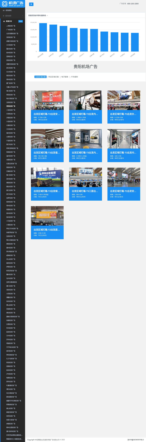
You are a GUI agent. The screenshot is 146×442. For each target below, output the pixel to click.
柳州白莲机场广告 (12, 427)
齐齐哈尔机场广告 (12, 347)
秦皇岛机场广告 (11, 412)
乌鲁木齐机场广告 (12, 87)
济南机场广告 (10, 118)
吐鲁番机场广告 (11, 385)
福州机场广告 (10, 133)
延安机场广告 (10, 332)
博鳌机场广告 (10, 297)
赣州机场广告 (10, 274)
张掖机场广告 (10, 320)
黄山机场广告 (10, 305)
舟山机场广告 (10, 259)
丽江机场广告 (10, 190)
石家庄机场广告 (11, 163)
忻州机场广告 (10, 328)
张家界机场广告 (11, 232)
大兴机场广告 (10, 45)
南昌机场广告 (10, 167)
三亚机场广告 (10, 110)
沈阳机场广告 (10, 102)
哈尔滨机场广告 (11, 98)
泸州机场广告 (10, 374)
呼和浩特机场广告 (12, 148)
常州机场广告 (10, 205)
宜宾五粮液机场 (11, 282)
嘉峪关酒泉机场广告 (13, 316)
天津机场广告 (10, 114)
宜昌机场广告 (10, 236)
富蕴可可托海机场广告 (13, 401)
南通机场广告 (10, 209)
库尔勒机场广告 (11, 251)
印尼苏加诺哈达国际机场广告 (15, 435)
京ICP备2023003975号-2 (136, 440)
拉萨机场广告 (10, 198)
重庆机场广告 (10, 49)
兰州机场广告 (10, 129)
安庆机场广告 (10, 301)
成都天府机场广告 (12, 41)
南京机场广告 (10, 75)
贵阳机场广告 (10, 106)
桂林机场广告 (10, 202)
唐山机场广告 (10, 408)
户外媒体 (74, 77)
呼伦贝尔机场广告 (12, 228)
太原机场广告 (10, 137)
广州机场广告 (10, 29)
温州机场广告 (10, 156)
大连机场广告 (10, 121)
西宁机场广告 (10, 194)
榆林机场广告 (10, 263)
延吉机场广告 (10, 370)
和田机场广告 (10, 362)
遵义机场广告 (10, 286)
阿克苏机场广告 (11, 271)
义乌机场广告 (10, 221)
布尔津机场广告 (11, 393)
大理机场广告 (10, 225)
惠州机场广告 (10, 248)
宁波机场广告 (10, 140)
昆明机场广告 (10, 56)
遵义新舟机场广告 (12, 431)
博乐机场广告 (10, 389)
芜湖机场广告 (10, 309)
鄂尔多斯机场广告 (12, 240)
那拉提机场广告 (11, 397)
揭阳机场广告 (10, 182)
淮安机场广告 (10, 290)
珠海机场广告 (10, 152)
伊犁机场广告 (10, 267)
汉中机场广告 (10, 335)
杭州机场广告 (10, 52)
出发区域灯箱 (40, 77)
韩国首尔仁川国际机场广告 (15, 439)
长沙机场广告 (10, 72)
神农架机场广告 (11, 355)
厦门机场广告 (10, 83)
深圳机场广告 (10, 37)
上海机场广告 (10, 26)
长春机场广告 (10, 125)
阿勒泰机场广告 (11, 404)
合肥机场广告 (10, 160)
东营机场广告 (10, 324)
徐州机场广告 (10, 217)
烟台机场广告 (10, 186)
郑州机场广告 (10, 79)
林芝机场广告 (10, 416)
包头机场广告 (10, 278)
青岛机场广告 (10, 95)
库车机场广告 (10, 381)
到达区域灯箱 (53, 77)
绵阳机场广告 (10, 244)
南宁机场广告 (10, 144)
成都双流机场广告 (12, 64)
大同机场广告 (10, 293)
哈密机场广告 (10, 378)
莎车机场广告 (10, 339)
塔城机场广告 (10, 343)
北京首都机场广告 (12, 33)
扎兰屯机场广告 (11, 358)
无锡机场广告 (10, 171)
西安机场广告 (10, 60)
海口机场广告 (10, 91)
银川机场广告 (10, 175)
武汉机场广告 (10, 68)
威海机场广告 (10, 255)
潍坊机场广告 (10, 313)
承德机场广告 (10, 424)
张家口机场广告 (11, 420)
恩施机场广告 (10, 366)
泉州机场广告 (10, 179)
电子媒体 (64, 77)
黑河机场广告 (10, 351)
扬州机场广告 (10, 213)
